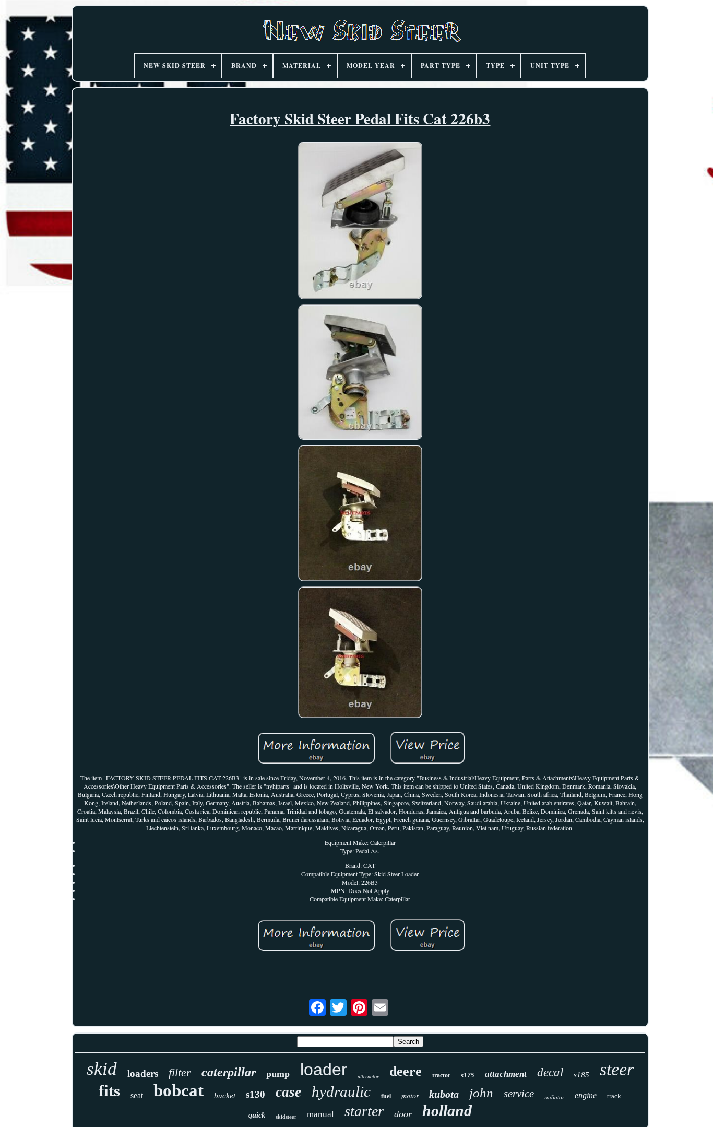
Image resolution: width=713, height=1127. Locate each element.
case (288, 1092)
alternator (368, 1076)
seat (136, 1095)
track (614, 1096)
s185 (581, 1075)
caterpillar (228, 1072)
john (481, 1093)
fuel (386, 1095)
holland (447, 1110)
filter (180, 1072)
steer (617, 1069)
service (519, 1093)
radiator (554, 1097)
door (403, 1114)
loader (323, 1069)
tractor (441, 1075)
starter (364, 1111)
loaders (142, 1073)
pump (278, 1074)
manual (320, 1114)
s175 (467, 1075)
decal (550, 1072)
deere (405, 1071)
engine (586, 1095)
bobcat (178, 1090)
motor (410, 1095)
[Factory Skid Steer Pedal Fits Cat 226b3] (360, 221)
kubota (444, 1094)
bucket (224, 1095)
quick (256, 1115)
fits (109, 1091)
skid (102, 1069)
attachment (506, 1074)
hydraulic (341, 1091)
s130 (255, 1094)
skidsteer (286, 1116)
